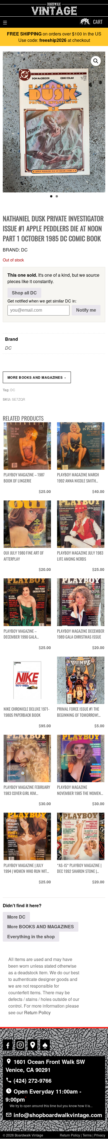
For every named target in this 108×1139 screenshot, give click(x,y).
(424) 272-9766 (32, 1080)
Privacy (99, 1135)
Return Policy (37, 1012)
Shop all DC (24, 292)
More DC (16, 917)
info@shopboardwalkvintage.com (57, 1115)
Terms (87, 1135)
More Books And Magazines (36, 377)
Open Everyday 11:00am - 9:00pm (49, 1097)
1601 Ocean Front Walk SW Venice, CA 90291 (45, 1065)
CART (97, 21)
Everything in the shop (31, 936)
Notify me (86, 310)
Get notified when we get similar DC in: (41, 301)
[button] (96, 61)
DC (8, 348)
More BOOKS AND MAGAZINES (40, 926)
